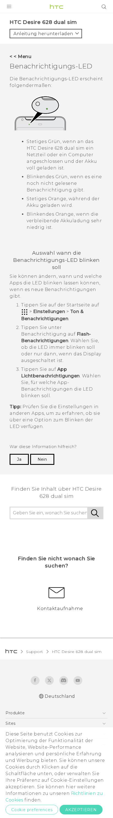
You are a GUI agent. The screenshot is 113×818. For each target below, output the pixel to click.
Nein (42, 459)
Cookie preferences (31, 809)
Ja (19, 459)
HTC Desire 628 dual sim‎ (77, 651)
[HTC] (56, 6)
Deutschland (60, 696)
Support (34, 651)
